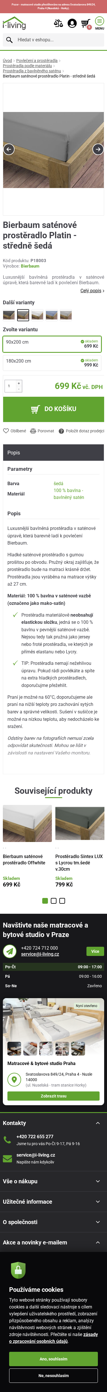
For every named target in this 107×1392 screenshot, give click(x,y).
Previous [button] (9, 149)
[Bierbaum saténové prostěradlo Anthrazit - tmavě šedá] (9, 315)
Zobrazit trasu (53, 1096)
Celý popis (90, 290)
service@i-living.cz (40, 954)
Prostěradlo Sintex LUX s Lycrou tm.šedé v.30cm (79, 863)
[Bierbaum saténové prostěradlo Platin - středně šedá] (23, 315)
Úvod (7, 60)
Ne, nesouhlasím (54, 1375)
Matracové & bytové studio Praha (41, 1063)
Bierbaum (30, 266)
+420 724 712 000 (39, 948)
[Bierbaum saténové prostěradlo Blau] (52, 315)
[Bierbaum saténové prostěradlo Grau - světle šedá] (66, 315)
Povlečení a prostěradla (37, 60)
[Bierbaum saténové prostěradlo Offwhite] (37, 315)
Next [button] (98, 149)
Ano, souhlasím (53, 1359)
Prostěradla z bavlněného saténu (32, 71)
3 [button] (62, 901)
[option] (53, 149)
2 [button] (53, 901)
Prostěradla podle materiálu (27, 65)
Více (95, 951)
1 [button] (45, 901)
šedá (58, 483)
